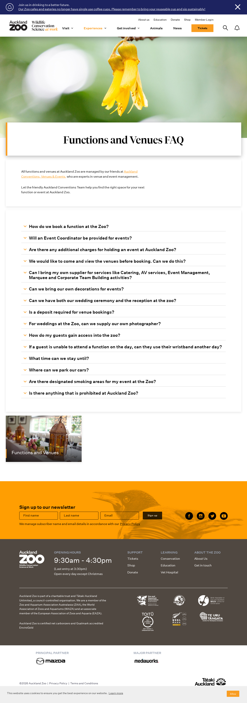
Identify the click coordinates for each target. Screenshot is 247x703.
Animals (156, 28)
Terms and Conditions (84, 683)
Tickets (202, 28)
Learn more (116, 693)
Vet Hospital (169, 572)
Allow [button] (233, 693)
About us (143, 19)
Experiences (93, 28)
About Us (200, 558)
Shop (187, 19)
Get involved (126, 28)
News (177, 28)
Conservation (170, 558)
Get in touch (203, 565)
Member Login (204, 19)
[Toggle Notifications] (237, 28)
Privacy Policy (130, 524)
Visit (65, 28)
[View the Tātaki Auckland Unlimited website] (210, 683)
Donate (175, 19)
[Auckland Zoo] (33, 25)
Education (160, 19)
